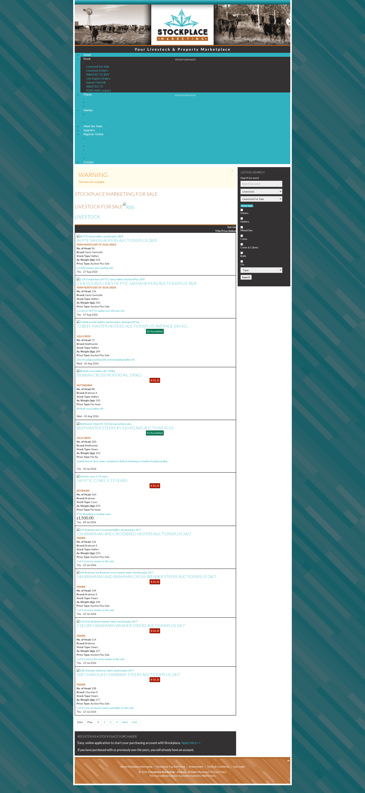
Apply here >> (191, 743)
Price (224, 230)
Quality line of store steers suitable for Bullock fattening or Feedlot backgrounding (122, 461)
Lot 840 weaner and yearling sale (95, 267)
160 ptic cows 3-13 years (102, 480)
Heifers (244, 221)
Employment (196, 766)
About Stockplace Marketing (136, 766)
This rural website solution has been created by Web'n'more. (182, 775)
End (135, 722)
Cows (243, 238)
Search (246, 277)
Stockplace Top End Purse (170, 766)
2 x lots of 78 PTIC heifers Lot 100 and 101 (101, 310)
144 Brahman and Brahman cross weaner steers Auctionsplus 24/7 (146, 576)
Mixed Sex (246, 230)
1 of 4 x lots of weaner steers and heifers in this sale (105, 707)
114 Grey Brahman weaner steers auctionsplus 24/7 (131, 625)
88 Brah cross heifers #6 (90, 408)
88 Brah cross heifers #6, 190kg (109, 375)
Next (125, 722)
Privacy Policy (218, 771)
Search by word (249, 177)
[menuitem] (87, 54)
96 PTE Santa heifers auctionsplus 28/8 (117, 240)
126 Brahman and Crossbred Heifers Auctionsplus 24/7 (134, 533)
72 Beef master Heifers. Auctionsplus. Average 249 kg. (132, 326)
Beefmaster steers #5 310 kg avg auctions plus (125, 427)
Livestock (87, 217)
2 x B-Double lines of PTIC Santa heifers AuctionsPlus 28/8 (136, 283)
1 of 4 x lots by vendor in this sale (95, 561)
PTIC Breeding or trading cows (94, 514)
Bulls (243, 255)
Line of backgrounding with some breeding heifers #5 (106, 359)
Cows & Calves (249, 247)
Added (232, 230)
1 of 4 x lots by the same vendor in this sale (100, 659)
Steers (244, 213)
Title (218, 230)
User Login (239, 766)
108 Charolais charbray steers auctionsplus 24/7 (128, 674)
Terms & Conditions (218, 766)
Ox (242, 264)
